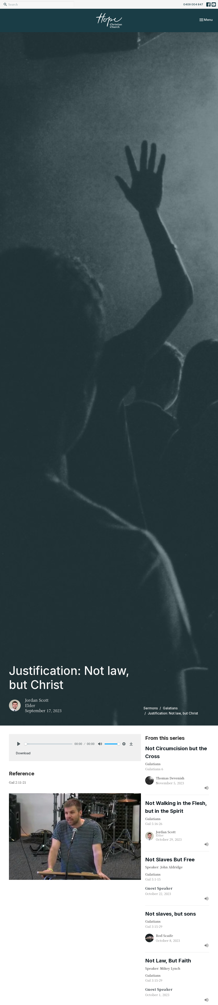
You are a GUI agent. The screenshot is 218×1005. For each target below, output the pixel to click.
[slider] (48, 744)
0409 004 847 (193, 4)
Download (23, 753)
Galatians (170, 708)
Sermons (150, 708)
